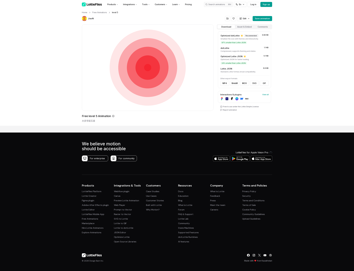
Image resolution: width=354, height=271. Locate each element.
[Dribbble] (270, 255)
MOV (244, 83)
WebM (234, 83)
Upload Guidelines (251, 218)
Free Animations (90, 218)
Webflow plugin (121, 191)
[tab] (226, 27)
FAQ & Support (185, 214)
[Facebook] (248, 255)
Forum (181, 209)
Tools (145, 4)
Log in (253, 4)
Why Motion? (153, 209)
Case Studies (152, 191)
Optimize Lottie (122, 237)
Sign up (266, 4)
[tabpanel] (244, 78)
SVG (254, 83)
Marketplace (88, 223)
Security (246, 196)
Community (184, 223)
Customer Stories (155, 200)
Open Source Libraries (125, 241)
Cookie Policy (249, 209)
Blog (180, 200)
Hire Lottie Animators (92, 227)
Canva (117, 196)
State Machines (186, 227)
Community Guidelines (253, 214)
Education (183, 196)
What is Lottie (185, 205)
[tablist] (244, 26)
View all (265, 95)
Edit (244, 18)
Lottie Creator (89, 196)
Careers (214, 209)
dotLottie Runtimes (188, 237)
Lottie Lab (183, 218)
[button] (84, 18)
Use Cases (151, 196)
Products (111, 4)
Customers (160, 4)
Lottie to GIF (120, 223)
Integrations (129, 4)
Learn (175, 4)
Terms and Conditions (253, 200)
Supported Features (188, 232)
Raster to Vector (122, 214)
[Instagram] (254, 255)
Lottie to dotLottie (123, 227)
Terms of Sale (249, 205)
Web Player (119, 205)
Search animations (216, 4)
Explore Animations (91, 232)
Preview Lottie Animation (126, 200)
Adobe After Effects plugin (95, 205)
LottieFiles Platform (91, 191)
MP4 (224, 83)
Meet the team (217, 205)
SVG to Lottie (121, 218)
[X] (259, 255)
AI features (183, 241)
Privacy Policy (249, 191)
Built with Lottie (154, 205)
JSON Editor (120, 232)
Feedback (215, 196)
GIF (264, 83)
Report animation (230, 110)
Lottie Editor (88, 209)
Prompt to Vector (123, 209)
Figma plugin (88, 200)
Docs (180, 191)
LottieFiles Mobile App (93, 214)
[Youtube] (265, 255)
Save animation (262, 18)
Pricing (188, 4)
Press (213, 200)
